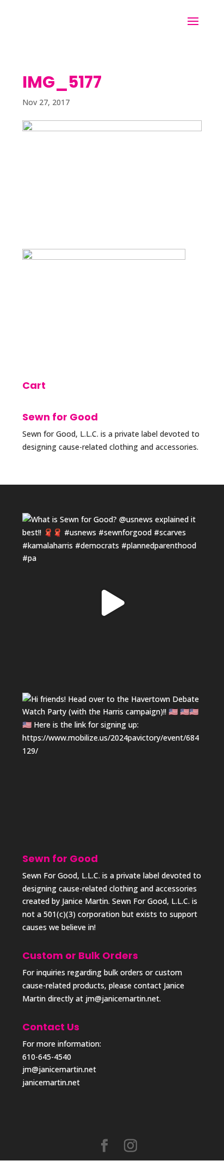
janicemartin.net (51, 1082)
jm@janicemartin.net (122, 998)
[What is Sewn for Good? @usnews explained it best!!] (112, 603)
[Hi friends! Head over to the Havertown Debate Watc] (112, 782)
